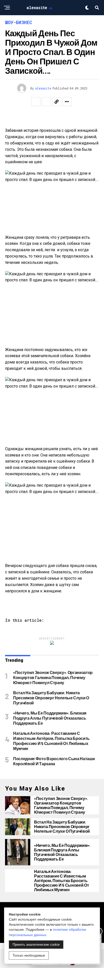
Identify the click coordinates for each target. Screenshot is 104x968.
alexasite (43, 88)
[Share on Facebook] (35, 101)
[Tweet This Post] (46, 101)
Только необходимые (29, 955)
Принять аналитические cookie (36, 944)
